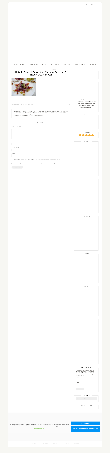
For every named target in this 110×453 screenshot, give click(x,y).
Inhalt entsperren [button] (85, 423)
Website (13, 153)
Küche (44, 64)
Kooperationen (80, 64)
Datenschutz (92, 450)
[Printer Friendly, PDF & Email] (41, 99)
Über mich (93, 64)
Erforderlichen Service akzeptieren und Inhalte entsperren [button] (85, 429)
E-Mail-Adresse (15, 147)
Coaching (67, 64)
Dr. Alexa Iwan (29, 104)
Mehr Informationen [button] (39, 428)
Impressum (85, 450)
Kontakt (55, 69)
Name (13, 142)
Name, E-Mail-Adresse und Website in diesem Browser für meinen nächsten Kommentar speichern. (37, 159)
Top (97, 449)
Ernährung (34, 64)
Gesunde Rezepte (20, 64)
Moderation (55, 64)
